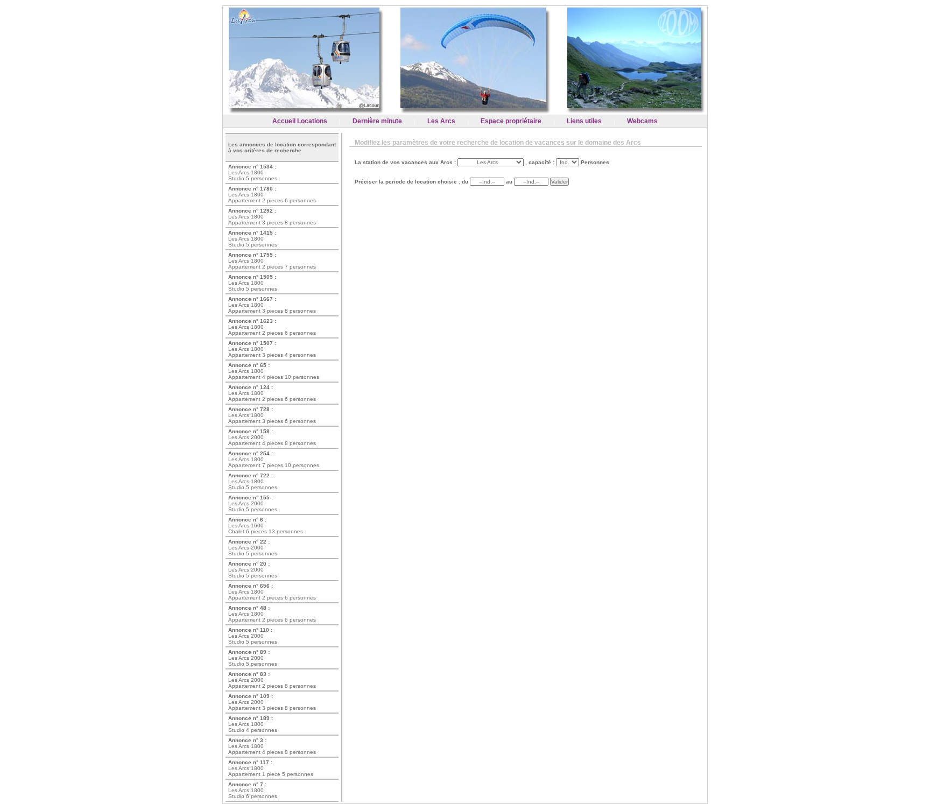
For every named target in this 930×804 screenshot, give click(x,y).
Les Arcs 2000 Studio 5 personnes (252, 503)
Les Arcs (441, 121)
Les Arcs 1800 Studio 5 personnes (252, 172)
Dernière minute (377, 121)
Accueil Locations (299, 121)
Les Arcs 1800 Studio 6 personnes (252, 790)
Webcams (642, 121)
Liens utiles (584, 121)
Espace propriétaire (511, 121)
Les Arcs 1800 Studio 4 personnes (252, 724)
